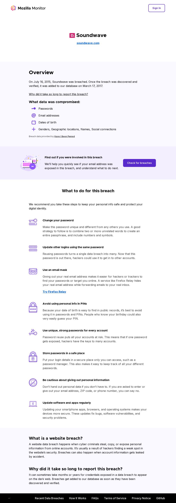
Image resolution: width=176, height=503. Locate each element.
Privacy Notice (141, 498)
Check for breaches (139, 162)
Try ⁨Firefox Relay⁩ (54, 291)
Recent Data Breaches (49, 498)
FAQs (95, 498)
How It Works (77, 498)
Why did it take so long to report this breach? (58, 94)
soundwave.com (88, 43)
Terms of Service (115, 498)
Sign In (156, 8)
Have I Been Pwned (64, 136)
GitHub (160, 498)
